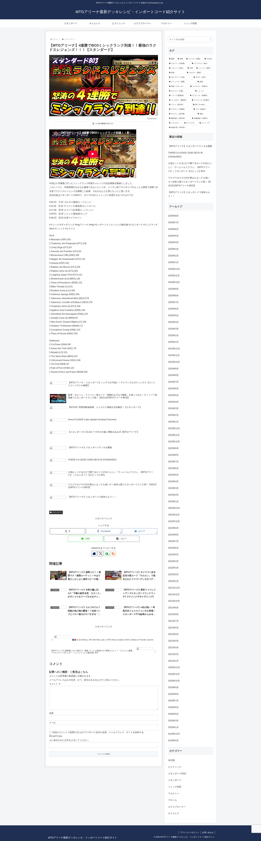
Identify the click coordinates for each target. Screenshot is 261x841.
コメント (55, 684)
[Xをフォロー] (100, 553)
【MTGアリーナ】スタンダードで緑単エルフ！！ (189, 194)
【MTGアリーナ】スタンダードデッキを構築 (190, 146)
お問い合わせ (207, 832)
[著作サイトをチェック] (94, 553)
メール (52, 722)
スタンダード (57, 512)
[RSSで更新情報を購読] (113, 553)
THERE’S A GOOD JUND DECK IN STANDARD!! (185, 155)
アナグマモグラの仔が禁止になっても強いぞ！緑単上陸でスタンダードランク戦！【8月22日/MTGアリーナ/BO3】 (189, 182)
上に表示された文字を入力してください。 (70, 740)
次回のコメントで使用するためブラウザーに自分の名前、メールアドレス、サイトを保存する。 (99, 732)
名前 (51, 713)
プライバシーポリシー (189, 832)
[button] (121, 539)
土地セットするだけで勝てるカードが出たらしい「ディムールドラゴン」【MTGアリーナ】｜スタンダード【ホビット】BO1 (190, 167)
